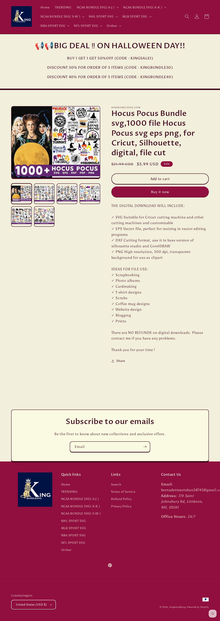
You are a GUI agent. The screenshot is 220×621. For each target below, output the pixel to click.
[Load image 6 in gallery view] (44, 216)
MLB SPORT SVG (73, 528)
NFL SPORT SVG (73, 543)
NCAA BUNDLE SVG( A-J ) (80, 499)
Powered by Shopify (198, 607)
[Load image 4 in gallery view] (90, 193)
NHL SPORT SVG (73, 521)
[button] (97, 7)
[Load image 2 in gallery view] (44, 193)
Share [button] (120, 361)
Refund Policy (121, 499)
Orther (66, 550)
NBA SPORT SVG (73, 535)
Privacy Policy (121, 506)
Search (116, 484)
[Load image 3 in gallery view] (67, 193)
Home (65, 484)
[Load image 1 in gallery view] (21, 193)
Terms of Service (123, 492)
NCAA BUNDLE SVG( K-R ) (80, 506)
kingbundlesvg (177, 607)
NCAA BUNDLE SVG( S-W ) (81, 513)
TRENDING (69, 492)
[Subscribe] (145, 446)
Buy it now (160, 192)
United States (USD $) (31, 604)
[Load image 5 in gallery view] (21, 216)
